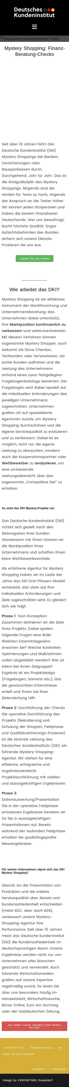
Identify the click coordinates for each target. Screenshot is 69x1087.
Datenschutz (59, 1069)
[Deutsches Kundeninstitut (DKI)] (34, 11)
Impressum (39, 1069)
